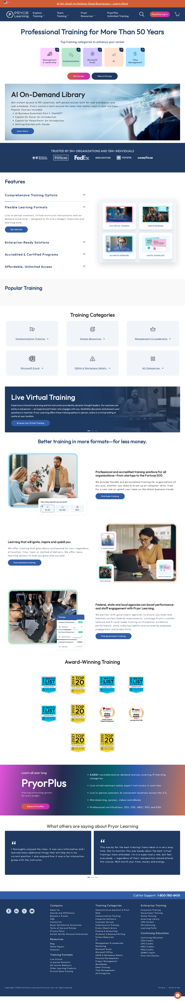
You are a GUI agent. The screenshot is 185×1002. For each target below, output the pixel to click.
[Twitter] (24, 911)
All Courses (78, 76)
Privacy (161, 988)
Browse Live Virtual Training (30, 423)
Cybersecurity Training (107, 925)
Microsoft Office (104, 952)
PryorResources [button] (87, 14)
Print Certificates (150, 955)
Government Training (152, 913)
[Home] (17, 14)
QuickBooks (101, 964)
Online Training (149, 916)
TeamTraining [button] (62, 14)
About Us (55, 910)
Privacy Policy (57, 931)
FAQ (52, 919)
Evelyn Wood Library (106, 928)
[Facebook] (8, 911)
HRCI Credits (147, 946)
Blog (52, 943)
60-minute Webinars (60, 965)
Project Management (106, 961)
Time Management (105, 970)
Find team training (110, 496)
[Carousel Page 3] (96, 877)
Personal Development (107, 958)
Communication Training (108, 916)
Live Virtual (56, 959)
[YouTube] (32, 911)
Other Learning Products (63, 968)
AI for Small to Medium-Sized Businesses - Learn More (92, 3)
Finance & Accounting (107, 931)
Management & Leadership (109, 943)
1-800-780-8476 (168, 895)
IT (97, 940)
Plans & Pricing (105, 76)
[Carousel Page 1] (88, 877)
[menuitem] (38, 14)
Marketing (101, 946)
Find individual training (25, 562)
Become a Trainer (59, 916)
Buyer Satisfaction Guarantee (65, 925)
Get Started (16, 229)
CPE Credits (147, 943)
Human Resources (105, 937)
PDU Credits (147, 949)
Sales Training (103, 967)
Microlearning (148, 925)
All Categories (103, 973)
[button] (160, 14)
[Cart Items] (177, 15)
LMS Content (147, 922)
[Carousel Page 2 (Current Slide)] (92, 877)
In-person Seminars (60, 962)
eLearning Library (150, 919)
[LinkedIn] (16, 911)
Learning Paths (149, 928)
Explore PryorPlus (35, 806)
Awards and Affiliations (62, 913)
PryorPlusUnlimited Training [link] (118, 14)
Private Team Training (61, 971)
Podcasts (55, 949)
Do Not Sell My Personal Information (69, 934)
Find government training (113, 636)
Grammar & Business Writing (110, 934)
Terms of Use (174, 988)
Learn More (22, 131)
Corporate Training (151, 910)
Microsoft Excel (104, 949)
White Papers (57, 946)
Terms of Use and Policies (63, 928)
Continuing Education (152, 937)
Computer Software (106, 919)
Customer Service (105, 922)
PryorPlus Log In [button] (160, 14)
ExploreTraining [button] (38, 14)
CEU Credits (147, 940)
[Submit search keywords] (142, 14)
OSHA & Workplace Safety (109, 955)
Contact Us (56, 922)
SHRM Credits (148, 952)
